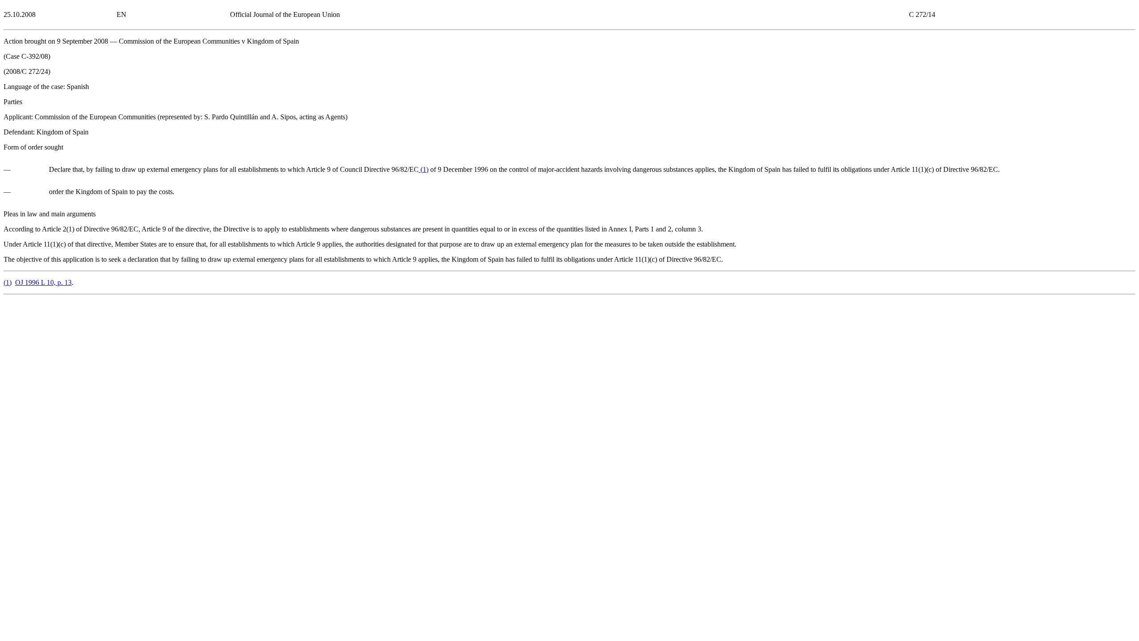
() (423, 169)
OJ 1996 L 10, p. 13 (43, 282)
